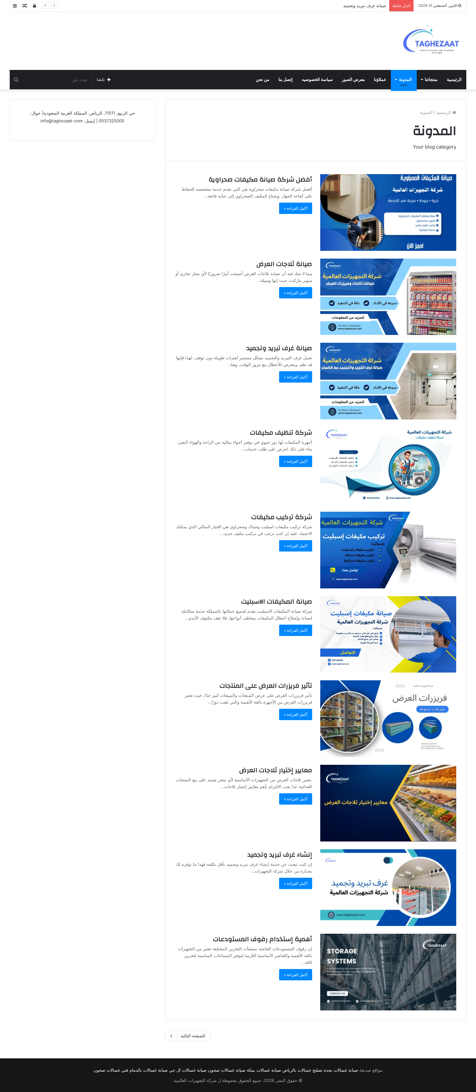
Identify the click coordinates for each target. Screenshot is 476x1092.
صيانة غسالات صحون (226, 1070)
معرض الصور (353, 79)
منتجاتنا (431, 79)
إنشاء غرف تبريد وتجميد (279, 855)
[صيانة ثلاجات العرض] (388, 297)
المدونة (405, 79)
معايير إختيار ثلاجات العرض (275, 770)
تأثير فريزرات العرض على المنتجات (266, 686)
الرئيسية (454, 79)
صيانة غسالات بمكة (264, 1070)
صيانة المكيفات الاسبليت (276, 601)
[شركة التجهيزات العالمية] (434, 41)
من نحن (262, 79)
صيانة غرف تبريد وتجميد (279, 348)
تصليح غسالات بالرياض (302, 1070)
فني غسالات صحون (111, 1070)
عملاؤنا (380, 79)
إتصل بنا (285, 79)
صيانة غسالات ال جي (188, 1070)
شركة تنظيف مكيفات (281, 433)
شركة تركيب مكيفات (281, 517)
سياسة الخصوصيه (317, 79)
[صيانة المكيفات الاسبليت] (388, 634)
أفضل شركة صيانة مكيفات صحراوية (260, 179)
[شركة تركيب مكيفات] (388, 550)
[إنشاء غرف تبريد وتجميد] (388, 887)
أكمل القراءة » (295, 208)
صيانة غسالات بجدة (341, 1070)
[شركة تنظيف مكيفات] (388, 465)
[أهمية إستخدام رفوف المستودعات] (388, 972)
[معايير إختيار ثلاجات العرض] (388, 803)
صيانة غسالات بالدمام (149, 1070)
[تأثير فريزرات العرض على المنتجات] (388, 718)
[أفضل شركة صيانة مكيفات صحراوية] (388, 212)
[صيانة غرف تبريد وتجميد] (388, 381)
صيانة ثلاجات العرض (284, 264)
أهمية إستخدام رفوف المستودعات (262, 939)
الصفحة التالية (193, 1035)
